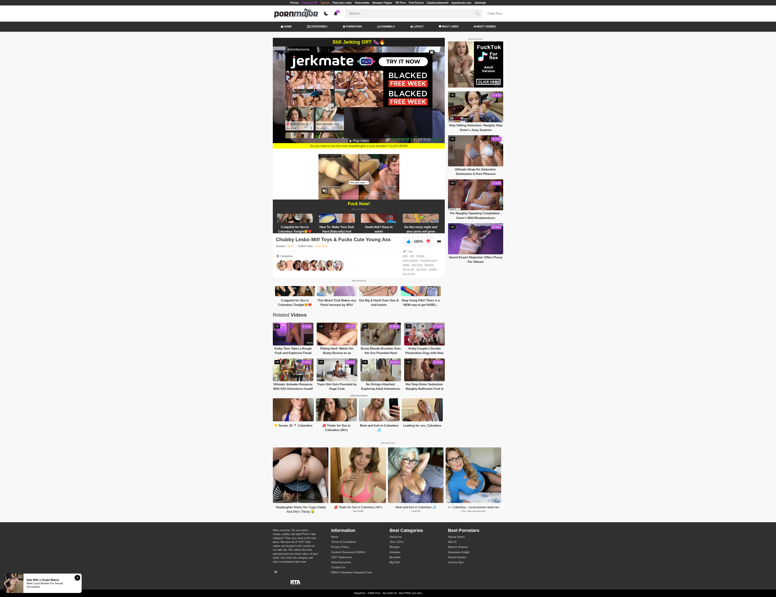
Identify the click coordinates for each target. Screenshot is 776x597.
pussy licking (410, 260)
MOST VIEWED (486, 26)
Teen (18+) (397, 541)
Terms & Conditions (343, 541)
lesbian (420, 255)
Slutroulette (362, 2)
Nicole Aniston (457, 557)
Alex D (452, 541)
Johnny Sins (456, 562)
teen (405, 255)
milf (412, 255)
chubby (433, 269)
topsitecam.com (461, 2)
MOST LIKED (450, 26)
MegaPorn (360, 593)
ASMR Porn (374, 593)
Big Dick (395, 562)
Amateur (395, 552)
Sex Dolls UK (390, 593)
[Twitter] (276, 572)
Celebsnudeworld (437, 2)
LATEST (418, 26)
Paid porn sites (342, 2)
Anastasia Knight (458, 552)
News (334, 536)
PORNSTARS (354, 26)
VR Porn (400, 2)
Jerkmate (480, 2)
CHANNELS (388, 26)
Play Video (360, 141)
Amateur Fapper (382, 2)
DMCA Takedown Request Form (351, 572)
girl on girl (408, 269)
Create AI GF (310, 2)
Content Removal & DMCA (348, 552)
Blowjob (395, 546)
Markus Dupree (458, 546)
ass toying (409, 273)
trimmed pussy (429, 260)
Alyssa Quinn (456, 536)
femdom (429, 264)
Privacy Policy (340, 546)
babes (406, 264)
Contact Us (338, 567)
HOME (288, 26)
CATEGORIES (318, 26)
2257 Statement (341, 557)
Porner (294, 2)
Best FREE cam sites (410, 593)
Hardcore (396, 536)
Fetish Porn (494, 13)
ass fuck (421, 269)
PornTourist (416, 2)
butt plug (417, 264)
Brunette (395, 557)
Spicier (325, 2)
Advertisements (341, 562)
